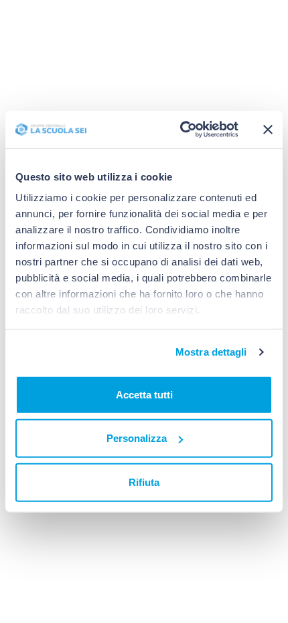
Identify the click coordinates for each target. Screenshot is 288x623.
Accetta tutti (144, 394)
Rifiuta (144, 481)
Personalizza (136, 438)
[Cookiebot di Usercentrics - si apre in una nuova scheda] (181, 129)
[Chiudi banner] (268, 129)
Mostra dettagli (211, 352)
